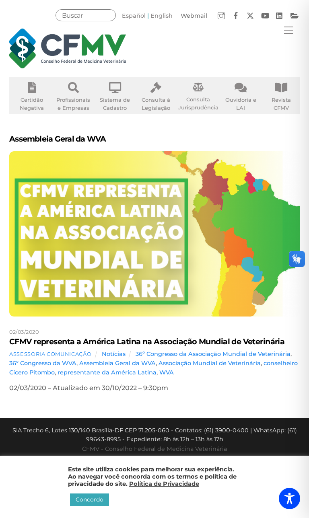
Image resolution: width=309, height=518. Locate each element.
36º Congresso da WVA (42, 363)
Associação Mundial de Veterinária (210, 363)
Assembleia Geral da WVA (117, 363)
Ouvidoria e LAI (240, 104)
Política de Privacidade (164, 483)
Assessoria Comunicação (50, 354)
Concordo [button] (89, 499)
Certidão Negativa (32, 104)
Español (134, 15)
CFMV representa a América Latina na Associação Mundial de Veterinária (146, 341)
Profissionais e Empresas (73, 104)
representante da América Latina (107, 372)
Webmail (194, 15)
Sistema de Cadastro (115, 104)
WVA (166, 372)
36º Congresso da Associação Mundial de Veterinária (213, 354)
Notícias (114, 354)
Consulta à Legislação (156, 104)
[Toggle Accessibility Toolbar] (289, 498)
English (161, 15)
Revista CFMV (281, 104)
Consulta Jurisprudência (198, 103)
